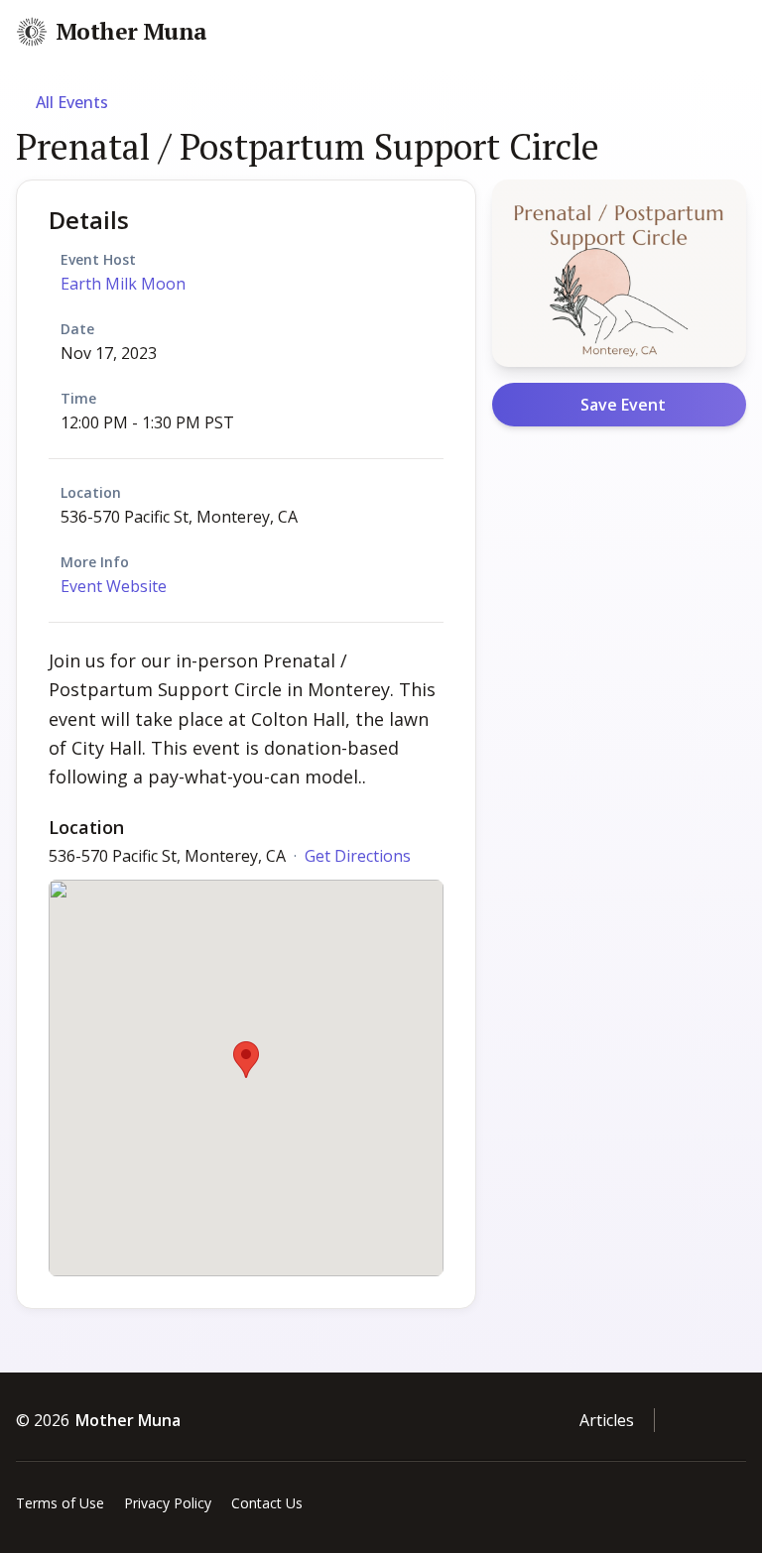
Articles (606, 1420)
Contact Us (267, 1502)
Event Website (114, 586)
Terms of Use (60, 1502)
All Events (72, 102)
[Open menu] (744, 33)
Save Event (623, 405)
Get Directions (358, 856)
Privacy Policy (167, 1502)
